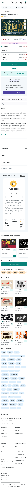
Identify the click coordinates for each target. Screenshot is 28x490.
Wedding (16, 389)
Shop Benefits (4, 464)
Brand (2, 449)
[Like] (25, 24)
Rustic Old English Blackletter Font (10, 324)
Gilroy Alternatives (19, 460)
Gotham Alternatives (20, 449)
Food (17, 370)
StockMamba (19, 308)
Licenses (3, 439)
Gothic (18, 363)
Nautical (22, 378)
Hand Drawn (11, 359)
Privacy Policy (4, 473)
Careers (3, 452)
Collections (4, 433)
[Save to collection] (25, 27)
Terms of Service (5, 475)
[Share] (25, 20)
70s (18, 382)
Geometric (5, 356)
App (4, 59)
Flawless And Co (20, 325)
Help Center (4, 436)
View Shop (22, 175)
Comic (23, 367)
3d (9, 385)
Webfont (5, 54)
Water (4, 385)
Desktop (5, 46)
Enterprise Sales (19, 433)
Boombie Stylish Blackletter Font (9, 249)
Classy (20, 404)
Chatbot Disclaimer (6, 477)
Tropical (12, 382)
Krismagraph (19, 291)
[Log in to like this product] (13, 241)
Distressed (5, 393)
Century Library (6, 325)
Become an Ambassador (7, 467)
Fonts (2, 11)
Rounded (16, 385)
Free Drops (17, 430)
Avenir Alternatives (19, 454)
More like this (4, 253)
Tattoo (16, 352)
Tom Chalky (5, 291)
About (2, 446)
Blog (2, 430)
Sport (19, 359)
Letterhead (12, 404)
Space (22, 385)
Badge (10, 397)
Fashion (11, 363)
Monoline (5, 382)
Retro (21, 393)
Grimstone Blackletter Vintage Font (10, 290)
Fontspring (17, 446)
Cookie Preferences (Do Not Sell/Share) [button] (10, 482)
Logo (4, 352)
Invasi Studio (19, 342)
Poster (12, 400)
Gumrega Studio (6, 342)
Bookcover (5, 400)
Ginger (12, 408)
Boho (11, 370)
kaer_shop (5, 308)
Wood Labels (14, 393)
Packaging (20, 400)
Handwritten (14, 374)
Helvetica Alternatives (20, 457)
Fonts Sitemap (18, 463)
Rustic (10, 352)
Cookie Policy (4, 480)
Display (17, 397)
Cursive (4, 367)
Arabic (11, 367)
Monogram (13, 356)
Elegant (21, 356)
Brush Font (5, 374)
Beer (19, 408)
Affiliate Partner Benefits (7, 462)
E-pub (4, 57)
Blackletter (7, 11)
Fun (3, 389)
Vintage (4, 370)
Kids (4, 359)
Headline (5, 404)
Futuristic (14, 378)
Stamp (4, 397)
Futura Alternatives (19, 452)
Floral (9, 389)
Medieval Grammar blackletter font (10, 307)
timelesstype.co (6, 251)
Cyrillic (4, 363)
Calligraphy (5, 378)
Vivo (17, 367)
